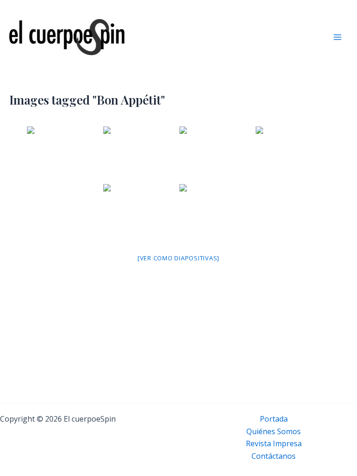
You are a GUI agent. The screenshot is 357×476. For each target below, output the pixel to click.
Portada (274, 419)
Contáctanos (273, 456)
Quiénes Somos (273, 431)
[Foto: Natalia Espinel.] (64, 154)
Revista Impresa (274, 443)
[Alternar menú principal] (337, 37)
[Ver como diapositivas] (178, 258)
